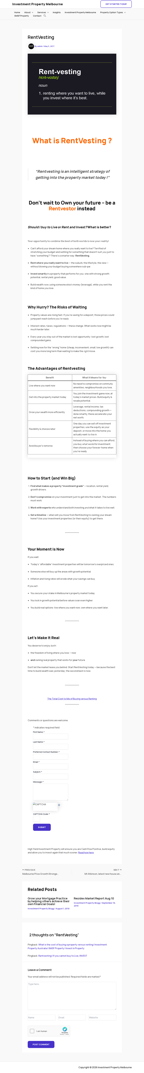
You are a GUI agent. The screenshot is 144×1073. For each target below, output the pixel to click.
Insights (57, 12)
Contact (37, 15)
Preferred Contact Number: (46, 752)
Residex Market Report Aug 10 (94, 898)
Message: (38, 781)
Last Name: (39, 742)
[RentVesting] (59, 805)
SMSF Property (21, 15)
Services (41, 12)
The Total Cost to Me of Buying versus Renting (72, 698)
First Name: (39, 732)
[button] (116, 4)
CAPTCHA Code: (41, 814)
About (27, 12)
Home (17, 12)
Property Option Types (111, 12)
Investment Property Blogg (41, 908)
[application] (32, 12)
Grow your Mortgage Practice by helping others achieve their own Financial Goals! (49, 901)
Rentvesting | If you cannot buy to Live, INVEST (62, 955)
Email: (36, 762)
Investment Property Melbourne (37, 4)
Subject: (37, 771)
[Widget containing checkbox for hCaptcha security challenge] (49, 1031)
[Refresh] (59, 804)
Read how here (86, 852)
